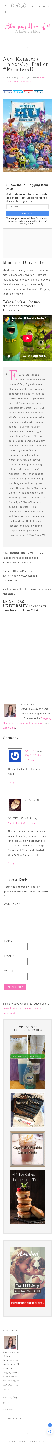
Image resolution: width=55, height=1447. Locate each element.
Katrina (30, 750)
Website (10, 970)
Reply (11, 782)
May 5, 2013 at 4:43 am (22, 823)
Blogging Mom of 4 (27, 28)
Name (9, 940)
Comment (12, 904)
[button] (27, 46)
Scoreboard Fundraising (29, 723)
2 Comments (26, 81)
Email (9, 955)
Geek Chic (9, 727)
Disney (41, 78)
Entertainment (11, 81)
